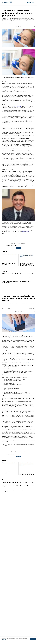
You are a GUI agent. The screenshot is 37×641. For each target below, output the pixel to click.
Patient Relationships (6, 293)
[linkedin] (16, 26)
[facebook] (15, 26)
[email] (21, 26)
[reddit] (20, 26)
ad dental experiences (17, 106)
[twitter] (18, 26)
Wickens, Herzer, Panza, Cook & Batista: (26, 344)
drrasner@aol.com (25, 231)
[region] (18, 639)
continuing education (17, 78)
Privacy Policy (4, 639)
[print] (34, 26)
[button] (3, 2)
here (21, 233)
